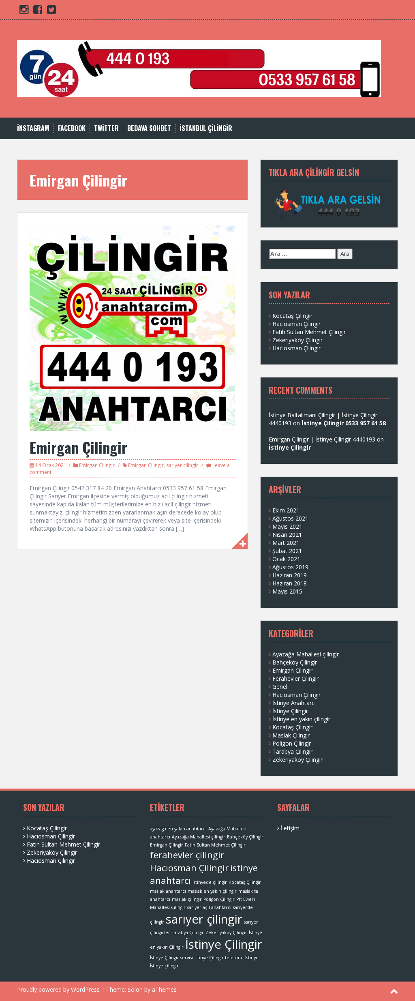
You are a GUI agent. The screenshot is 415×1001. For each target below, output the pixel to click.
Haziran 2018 (289, 583)
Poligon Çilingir (291, 743)
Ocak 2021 (286, 559)
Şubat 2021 (287, 551)
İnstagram (33, 128)
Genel (279, 686)
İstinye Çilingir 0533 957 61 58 (344, 423)
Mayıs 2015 (287, 591)
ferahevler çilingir (187, 855)
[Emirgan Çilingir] (132, 327)
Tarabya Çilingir (292, 751)
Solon (135, 989)
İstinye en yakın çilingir (301, 719)
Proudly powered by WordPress (58, 989)
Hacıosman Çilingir (296, 324)
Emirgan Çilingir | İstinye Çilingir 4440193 (322, 439)
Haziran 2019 (289, 575)
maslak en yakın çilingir (212, 891)
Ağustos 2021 (290, 518)
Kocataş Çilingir (292, 315)
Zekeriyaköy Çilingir (297, 340)
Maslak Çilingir (291, 735)
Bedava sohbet (149, 128)
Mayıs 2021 (287, 526)
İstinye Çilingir (290, 447)
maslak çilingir (187, 899)
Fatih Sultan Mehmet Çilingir (309, 332)
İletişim (290, 828)
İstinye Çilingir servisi (171, 957)
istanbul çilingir (206, 128)
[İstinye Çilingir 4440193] (199, 68)
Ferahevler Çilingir (295, 678)
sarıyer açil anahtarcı (209, 907)
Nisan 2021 (287, 534)
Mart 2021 (285, 543)
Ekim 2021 (285, 510)
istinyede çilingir (210, 882)
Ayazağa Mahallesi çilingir (305, 654)
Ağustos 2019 (290, 567)
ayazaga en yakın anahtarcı (178, 829)
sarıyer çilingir (182, 465)
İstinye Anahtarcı (294, 703)
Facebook (72, 128)
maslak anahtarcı (168, 891)
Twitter (106, 128)
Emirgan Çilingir (78, 447)
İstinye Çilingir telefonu (219, 957)
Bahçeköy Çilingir (294, 662)
